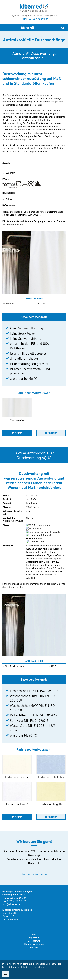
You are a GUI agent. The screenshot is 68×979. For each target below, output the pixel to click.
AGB (34, 934)
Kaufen (18, 432)
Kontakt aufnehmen (34, 874)
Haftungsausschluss (34, 944)
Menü (29, 28)
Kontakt (34, 947)
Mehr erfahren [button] (37, 967)
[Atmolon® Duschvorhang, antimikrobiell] (34, 262)
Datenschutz (34, 940)
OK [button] (5, 974)
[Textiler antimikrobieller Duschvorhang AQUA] (34, 624)
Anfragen (52, 432)
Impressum (34, 937)
